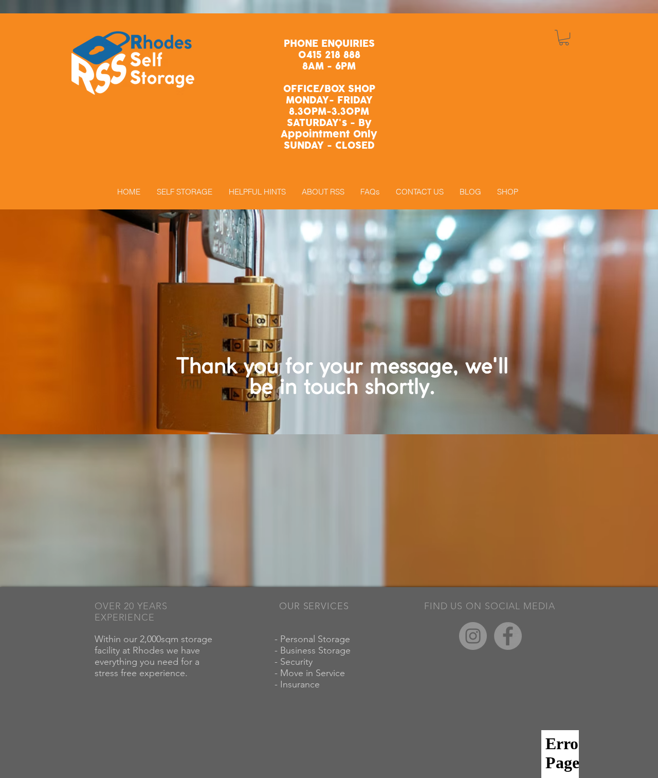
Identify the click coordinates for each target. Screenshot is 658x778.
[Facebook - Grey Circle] (508, 636)
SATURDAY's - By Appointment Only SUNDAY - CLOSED (329, 134)
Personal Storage (316, 639)
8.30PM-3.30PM (329, 112)
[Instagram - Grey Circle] (473, 636)
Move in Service (314, 673)
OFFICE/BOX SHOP (329, 89)
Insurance (301, 684)
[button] (564, 37)
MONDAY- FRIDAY (329, 100)
